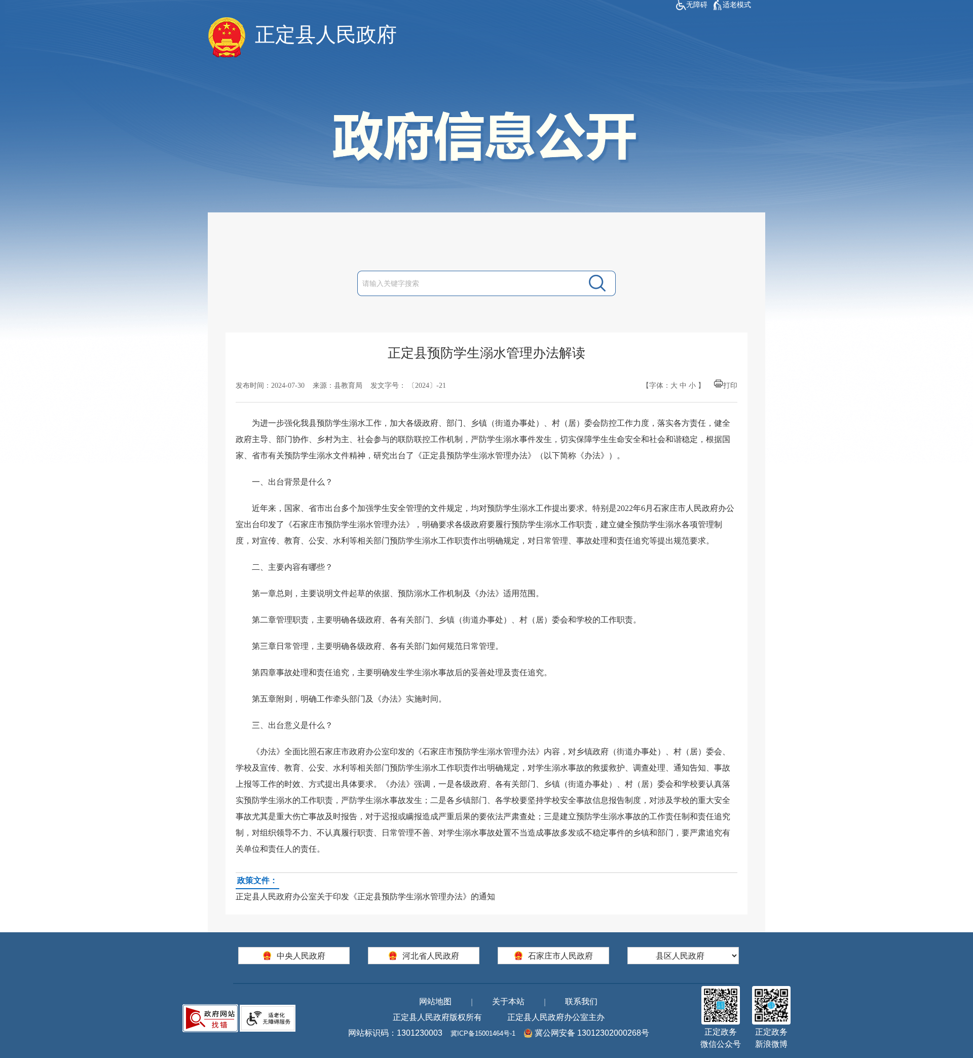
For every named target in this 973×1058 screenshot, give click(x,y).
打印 (730, 385)
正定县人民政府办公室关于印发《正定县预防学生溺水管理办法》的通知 (365, 888)
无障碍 (696, 5)
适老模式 (737, 5)
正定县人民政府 (326, 34)
